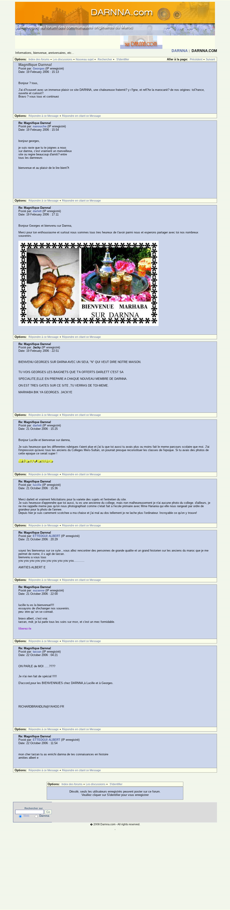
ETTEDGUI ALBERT (46, 536)
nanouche (39, 126)
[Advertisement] (67, 42)
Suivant (210, 59)
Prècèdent (196, 59)
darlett (37, 211)
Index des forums (39, 59)
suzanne (38, 590)
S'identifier (122, 59)
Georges (38, 68)
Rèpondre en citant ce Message (81, 115)
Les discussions (62, 59)
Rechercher (105, 59)
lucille (37, 484)
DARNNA (180, 51)
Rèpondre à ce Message (44, 115)
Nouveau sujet (84, 59)
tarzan (37, 651)
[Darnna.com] (115, 18)
